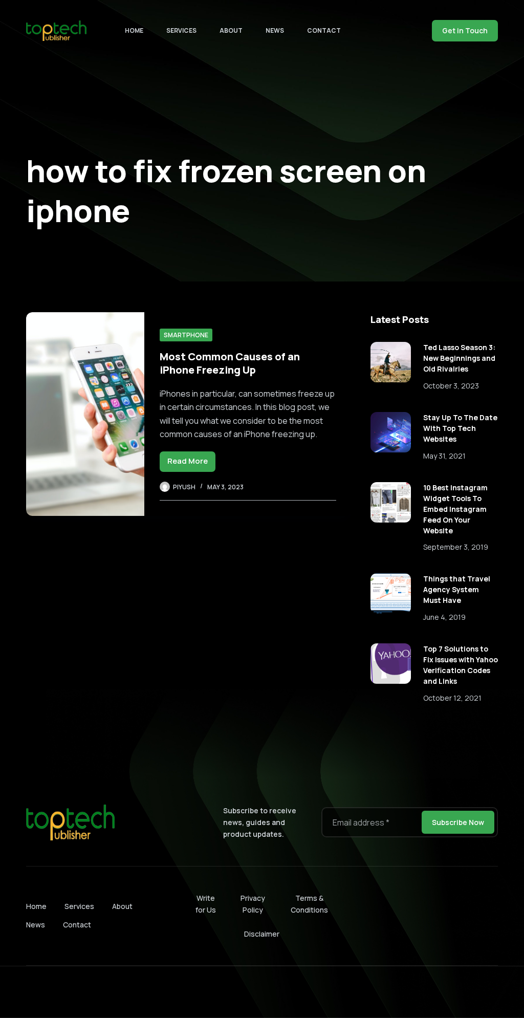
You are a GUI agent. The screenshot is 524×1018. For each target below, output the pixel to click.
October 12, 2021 (452, 698)
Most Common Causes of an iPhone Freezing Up (230, 363)
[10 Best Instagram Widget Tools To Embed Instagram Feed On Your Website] (390, 502)
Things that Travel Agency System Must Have (456, 589)
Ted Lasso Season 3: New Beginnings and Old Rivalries (459, 358)
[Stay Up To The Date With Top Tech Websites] (390, 432)
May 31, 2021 (444, 456)
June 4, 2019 (444, 617)
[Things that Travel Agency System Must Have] (390, 593)
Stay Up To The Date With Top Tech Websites (460, 428)
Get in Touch (465, 30)
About (231, 30)
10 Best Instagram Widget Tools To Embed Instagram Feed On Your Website (455, 509)
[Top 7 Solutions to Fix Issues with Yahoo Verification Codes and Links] (390, 663)
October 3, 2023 (451, 386)
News (275, 30)
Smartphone (186, 335)
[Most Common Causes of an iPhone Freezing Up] (85, 414)
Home (134, 30)
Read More (191, 463)
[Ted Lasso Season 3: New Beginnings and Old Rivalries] (390, 362)
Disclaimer (261, 934)
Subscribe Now (458, 822)
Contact (324, 30)
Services (181, 30)
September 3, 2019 (455, 547)
